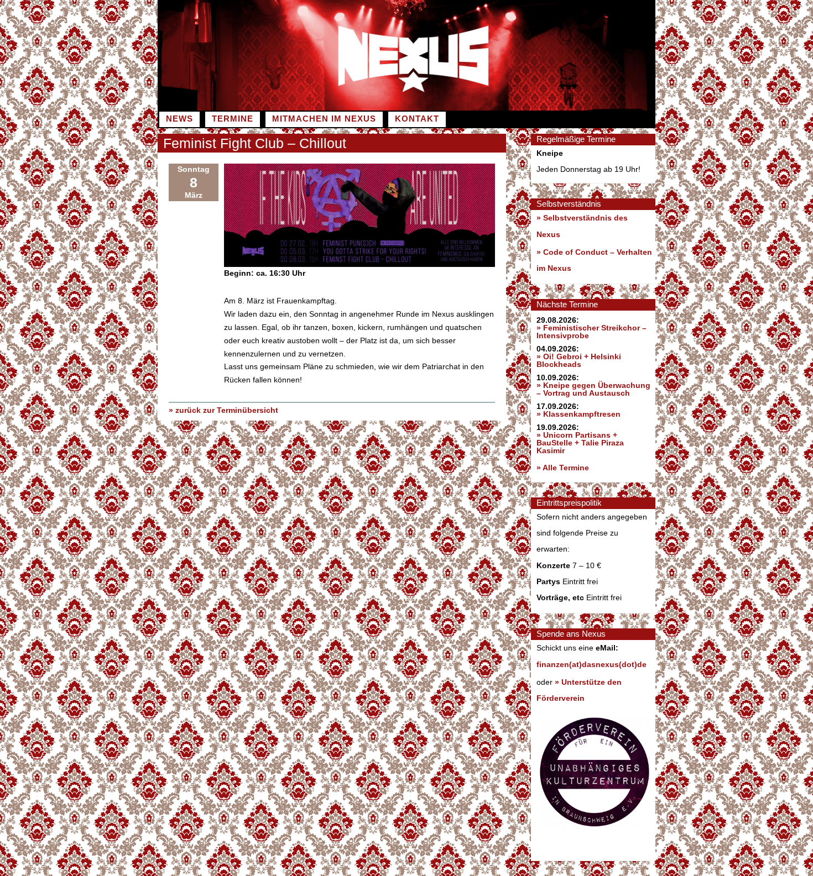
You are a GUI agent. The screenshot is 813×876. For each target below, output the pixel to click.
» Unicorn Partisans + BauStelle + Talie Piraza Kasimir (580, 443)
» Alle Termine (562, 467)
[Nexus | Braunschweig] (530, 107)
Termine (232, 118)
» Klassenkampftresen (578, 414)
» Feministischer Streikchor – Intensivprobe (591, 331)
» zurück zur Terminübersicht (223, 410)
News (179, 118)
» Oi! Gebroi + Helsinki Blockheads (578, 360)
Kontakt (417, 118)
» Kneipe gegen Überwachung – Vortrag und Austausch (593, 389)
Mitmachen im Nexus (324, 118)
